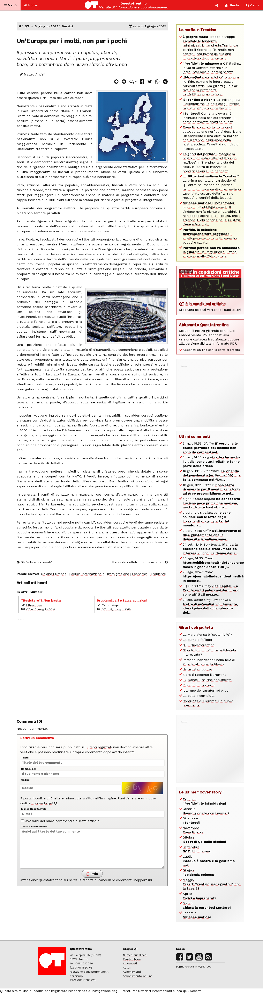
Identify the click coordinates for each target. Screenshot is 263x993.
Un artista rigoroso (197, 669)
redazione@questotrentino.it (89, 971)
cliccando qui (43, 803)
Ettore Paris (34, 605)
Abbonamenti (132, 971)
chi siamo (76, 976)
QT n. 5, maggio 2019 (40, 609)
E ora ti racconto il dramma (204, 675)
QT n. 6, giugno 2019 (41, 26)
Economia (140, 574)
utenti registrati (99, 747)
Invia (94, 874)
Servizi (67, 26)
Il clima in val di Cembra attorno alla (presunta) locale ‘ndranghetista (212, 68)
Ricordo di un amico (199, 685)
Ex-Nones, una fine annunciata (207, 680)
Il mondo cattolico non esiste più (138, 562)
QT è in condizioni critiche (202, 303)
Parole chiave (132, 959)
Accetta (196, 991)
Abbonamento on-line (137, 976)
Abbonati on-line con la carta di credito (211, 349)
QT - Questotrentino (198, 645)
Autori (127, 967)
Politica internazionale (86, 574)
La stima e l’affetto (197, 640)
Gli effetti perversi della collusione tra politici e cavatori (210, 236)
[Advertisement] (92, 666)
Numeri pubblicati (134, 955)
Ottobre (204, 839)
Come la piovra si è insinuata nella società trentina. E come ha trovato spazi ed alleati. (209, 117)
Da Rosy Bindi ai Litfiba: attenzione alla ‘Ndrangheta (211, 252)
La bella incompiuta (199, 696)
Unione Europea (53, 574)
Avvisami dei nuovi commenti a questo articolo (61, 821)
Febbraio (204, 801)
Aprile (199, 896)
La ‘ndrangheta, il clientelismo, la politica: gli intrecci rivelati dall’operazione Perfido (212, 104)
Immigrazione (118, 574)
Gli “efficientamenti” (36, 562)
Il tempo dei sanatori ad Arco (205, 690)
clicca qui (180, 991)
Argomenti (130, 963)
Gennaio (206, 811)
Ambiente (158, 574)
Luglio (209, 861)
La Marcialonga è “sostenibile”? (207, 634)
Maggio (212, 884)
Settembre (197, 849)
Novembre (193, 830)
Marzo (207, 905)
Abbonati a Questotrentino (204, 324)
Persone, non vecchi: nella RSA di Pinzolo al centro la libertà (209, 662)
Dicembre (191, 820)
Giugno (199, 872)
